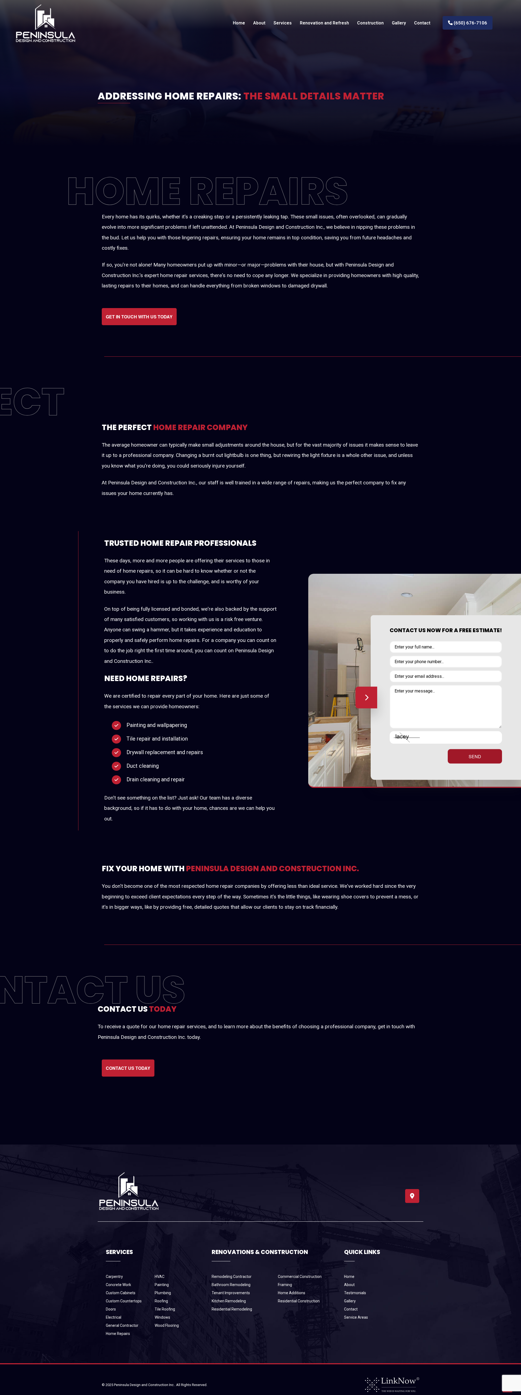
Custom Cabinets (120, 1293)
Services (283, 23)
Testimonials (355, 1293)
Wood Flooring (167, 1325)
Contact (422, 23)
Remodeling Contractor (232, 1276)
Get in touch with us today (139, 317)
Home (239, 23)
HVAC (159, 1276)
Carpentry (114, 1276)
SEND (475, 756)
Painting (162, 1285)
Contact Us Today (128, 1068)
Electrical (113, 1317)
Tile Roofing (165, 1309)
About (259, 23)
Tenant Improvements (231, 1293)
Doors (111, 1309)
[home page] (45, 22)
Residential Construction (299, 1301)
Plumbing (163, 1293)
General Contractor (122, 1325)
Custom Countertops (124, 1301)
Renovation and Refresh (324, 23)
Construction (370, 23)
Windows (162, 1317)
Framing (285, 1285)
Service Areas (356, 1317)
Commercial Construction (300, 1276)
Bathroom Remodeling (231, 1285)
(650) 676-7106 (470, 23)
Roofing (161, 1301)
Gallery (399, 23)
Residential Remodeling (232, 1309)
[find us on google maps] (412, 1197)
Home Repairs (118, 1333)
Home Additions (291, 1293)
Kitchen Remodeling (229, 1301)
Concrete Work (118, 1285)
